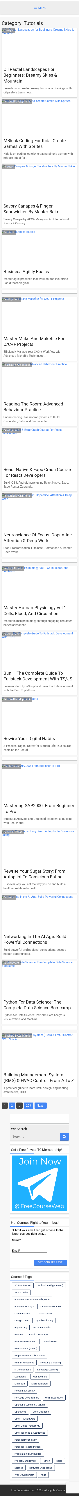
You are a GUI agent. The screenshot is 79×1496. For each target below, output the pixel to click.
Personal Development (16, 101)
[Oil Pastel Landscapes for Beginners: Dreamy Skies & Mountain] (40, 59)
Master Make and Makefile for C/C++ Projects (33, 341)
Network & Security (25, 1390)
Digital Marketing (44, 1320)
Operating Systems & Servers (30, 1404)
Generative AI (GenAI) (26, 1348)
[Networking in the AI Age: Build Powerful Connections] (40, 926)
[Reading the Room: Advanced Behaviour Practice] (40, 394)
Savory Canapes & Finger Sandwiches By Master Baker (32, 208)
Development (11, 299)
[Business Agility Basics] (40, 262)
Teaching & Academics (16, 364)
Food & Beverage (38, 1334)
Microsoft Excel (39, 1383)
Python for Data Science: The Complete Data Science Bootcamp (37, 1004)
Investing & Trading (50, 1362)
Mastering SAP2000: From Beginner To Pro (38, 808)
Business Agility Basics (26, 271)
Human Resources (24, 1362)
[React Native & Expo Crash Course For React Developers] (40, 460)
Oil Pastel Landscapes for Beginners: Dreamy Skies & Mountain (30, 75)
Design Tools (21, 1320)
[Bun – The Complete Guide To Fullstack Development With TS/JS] (40, 663)
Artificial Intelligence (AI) (50, 1285)
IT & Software (11, 766)
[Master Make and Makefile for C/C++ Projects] (40, 329)
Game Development (25, 1341)
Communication (23, 1313)
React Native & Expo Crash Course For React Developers (37, 472)
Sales (59, 1460)
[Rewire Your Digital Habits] (40, 729)
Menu (42, 8)
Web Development (24, 1474)
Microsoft (20, 1383)
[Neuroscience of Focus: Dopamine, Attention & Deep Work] (40, 525)
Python (46, 1460)
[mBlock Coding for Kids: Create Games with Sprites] (40, 131)
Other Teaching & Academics (30, 1432)
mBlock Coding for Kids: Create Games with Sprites (34, 143)
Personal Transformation (28, 1446)
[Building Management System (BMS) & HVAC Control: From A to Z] (40, 1065)
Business (8, 232)
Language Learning (47, 1369)
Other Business (41, 1411)
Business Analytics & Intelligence (32, 1299)
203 (28, 1105)
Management (40, 1376)
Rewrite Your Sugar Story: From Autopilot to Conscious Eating (34, 874)
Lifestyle (8, 30)
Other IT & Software (25, 1418)
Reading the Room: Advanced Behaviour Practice (33, 406)
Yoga (43, 1474)
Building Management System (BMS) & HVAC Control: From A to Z (38, 1077)
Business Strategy (24, 1306)
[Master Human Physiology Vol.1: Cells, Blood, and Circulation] (40, 598)
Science (19, 1467)
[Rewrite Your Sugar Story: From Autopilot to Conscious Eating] (40, 861)
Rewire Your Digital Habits (29, 738)
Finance (19, 1334)
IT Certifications (23, 1369)
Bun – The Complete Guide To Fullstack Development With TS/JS (37, 676)
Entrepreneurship (42, 1327)
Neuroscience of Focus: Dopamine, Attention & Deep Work (38, 537)
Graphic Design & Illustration (30, 1355)
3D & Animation (23, 1285)
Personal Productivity (26, 1439)
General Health (49, 1341)
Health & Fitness (12, 568)
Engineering (21, 1327)
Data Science (45, 1313)
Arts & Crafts (21, 1292)
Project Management (25, 1460)
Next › (40, 1105)
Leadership (20, 1376)
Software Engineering (40, 1467)
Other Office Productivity (27, 1425)
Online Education (54, 1397)
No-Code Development (27, 1397)
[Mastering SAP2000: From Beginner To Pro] (40, 796)
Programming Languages (28, 1453)
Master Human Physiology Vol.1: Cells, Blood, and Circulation (35, 610)
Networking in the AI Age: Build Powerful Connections (34, 939)
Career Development (51, 1306)
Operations (20, 1411)
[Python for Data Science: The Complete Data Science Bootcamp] (40, 992)
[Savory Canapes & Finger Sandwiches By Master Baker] (40, 196)
